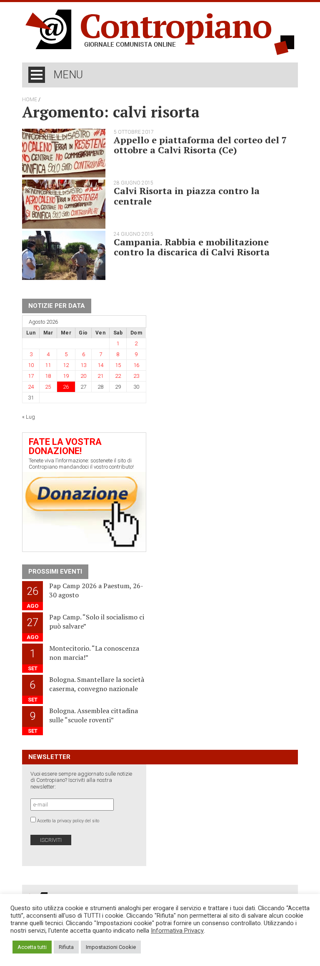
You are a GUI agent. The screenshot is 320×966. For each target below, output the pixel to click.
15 (118, 365)
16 (136, 365)
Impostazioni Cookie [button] (111, 947)
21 (100, 376)
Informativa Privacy (177, 930)
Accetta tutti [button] (32, 947)
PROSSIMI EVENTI (55, 571)
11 (48, 365)
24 (31, 387)
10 (31, 365)
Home (29, 99)
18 (48, 376)
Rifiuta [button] (66, 947)
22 (118, 376)
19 (66, 376)
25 (48, 387)
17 (31, 376)
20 (83, 376)
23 (136, 376)
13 (83, 365)
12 (66, 365)
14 (100, 365)
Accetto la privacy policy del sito (68, 821)
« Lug (28, 417)
